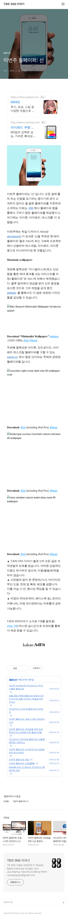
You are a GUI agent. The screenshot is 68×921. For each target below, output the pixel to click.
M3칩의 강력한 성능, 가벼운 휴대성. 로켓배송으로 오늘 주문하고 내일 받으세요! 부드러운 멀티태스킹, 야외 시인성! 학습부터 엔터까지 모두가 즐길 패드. (23, 134)
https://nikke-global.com (25, 97)
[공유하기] (20, 668)
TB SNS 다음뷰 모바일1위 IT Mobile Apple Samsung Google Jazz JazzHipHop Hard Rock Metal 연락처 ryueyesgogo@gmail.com (27, 870)
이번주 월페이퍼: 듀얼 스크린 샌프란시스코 (27, 720)
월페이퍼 (13, 679)
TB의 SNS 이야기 (13, 4)
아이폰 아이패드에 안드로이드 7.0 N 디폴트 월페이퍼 (26, 687)
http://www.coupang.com (25, 122)
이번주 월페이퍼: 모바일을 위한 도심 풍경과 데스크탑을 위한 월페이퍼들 (26, 731)
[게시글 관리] (24, 668)
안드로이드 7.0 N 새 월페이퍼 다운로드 (26, 710)
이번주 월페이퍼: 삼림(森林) (22, 763)
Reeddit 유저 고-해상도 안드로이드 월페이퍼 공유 (27, 769)
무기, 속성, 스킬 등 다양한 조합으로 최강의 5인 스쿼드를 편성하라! (23, 109)
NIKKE (15, 102)
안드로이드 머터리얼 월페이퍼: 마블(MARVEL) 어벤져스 (27, 741)
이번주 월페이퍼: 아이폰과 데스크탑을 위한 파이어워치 (26, 751)
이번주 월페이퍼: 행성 (19, 759)
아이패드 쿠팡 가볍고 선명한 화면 (22, 128)
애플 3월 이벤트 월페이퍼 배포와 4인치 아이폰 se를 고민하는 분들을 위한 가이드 (26, 698)
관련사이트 (8, 902)
